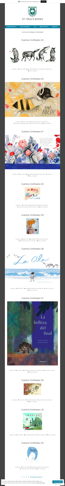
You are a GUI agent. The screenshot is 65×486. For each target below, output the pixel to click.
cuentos (49, 69)
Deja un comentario (33, 71)
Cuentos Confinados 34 (32, 443)
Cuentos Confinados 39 (32, 215)
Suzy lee (52, 288)
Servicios (54, 26)
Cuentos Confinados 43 (32, 40)
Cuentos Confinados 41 (32, 131)
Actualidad (29, 69)
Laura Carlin (24, 207)
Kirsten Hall (28, 123)
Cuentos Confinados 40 (32, 184)
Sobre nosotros (11, 26)
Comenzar (43, 1)
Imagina (42, 434)
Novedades (34, 69)
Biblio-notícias (44, 26)
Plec (35, 26)
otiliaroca (15, 69)
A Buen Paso (47, 370)
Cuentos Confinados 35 (32, 410)
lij (51, 69)
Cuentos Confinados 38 (32, 249)
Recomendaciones (41, 69)
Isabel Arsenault (22, 123)
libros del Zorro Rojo (35, 123)
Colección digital (25, 26)
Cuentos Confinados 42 (32, 79)
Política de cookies (41, 482)
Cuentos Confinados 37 (32, 298)
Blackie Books (23, 240)
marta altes (33, 240)
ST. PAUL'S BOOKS (32, 19)
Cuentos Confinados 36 (32, 380)
